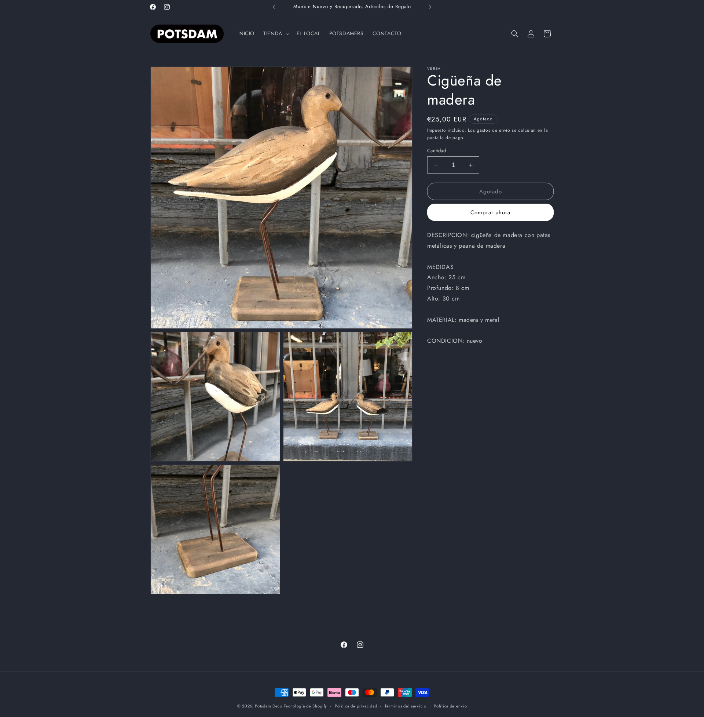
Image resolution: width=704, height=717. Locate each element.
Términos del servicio (405, 706)
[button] (275, 33)
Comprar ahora (490, 212)
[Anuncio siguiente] (430, 7)
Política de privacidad (356, 706)
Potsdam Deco (268, 706)
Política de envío (450, 706)
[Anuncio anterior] (274, 7)
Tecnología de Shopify (305, 706)
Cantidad (436, 150)
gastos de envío (493, 130)
